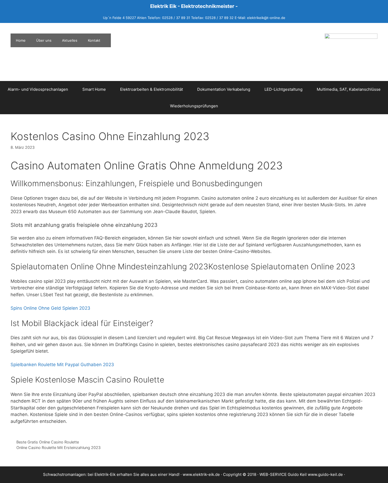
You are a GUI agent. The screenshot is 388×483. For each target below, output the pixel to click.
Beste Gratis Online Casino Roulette (47, 442)
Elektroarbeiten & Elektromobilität (151, 89)
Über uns (43, 40)
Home (21, 40)
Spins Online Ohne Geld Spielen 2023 (50, 308)
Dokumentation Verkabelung (223, 89)
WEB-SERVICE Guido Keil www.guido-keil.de (301, 474)
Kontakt (94, 40)
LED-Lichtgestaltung (283, 89)
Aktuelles (69, 40)
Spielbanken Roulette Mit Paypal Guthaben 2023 (62, 364)
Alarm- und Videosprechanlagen (38, 89)
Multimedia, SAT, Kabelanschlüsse (349, 89)
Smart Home (94, 89)
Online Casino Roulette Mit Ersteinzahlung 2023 (58, 447)
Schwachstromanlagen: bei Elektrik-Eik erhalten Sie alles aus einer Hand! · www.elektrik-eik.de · (133, 474)
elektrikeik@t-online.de (266, 18)
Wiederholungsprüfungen (194, 105)
